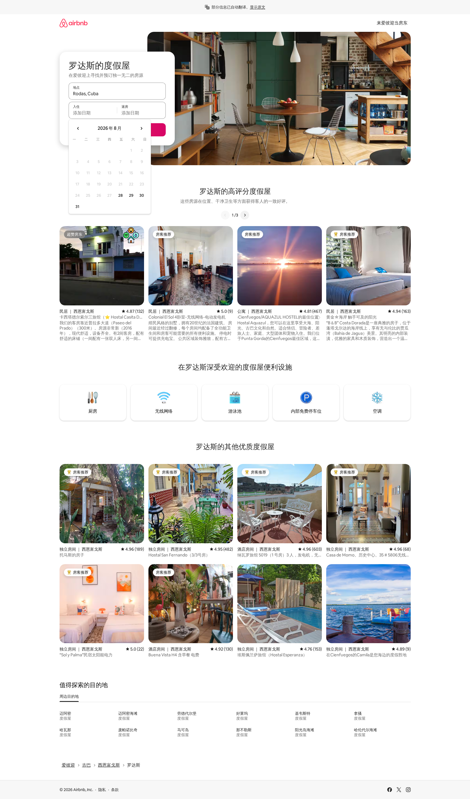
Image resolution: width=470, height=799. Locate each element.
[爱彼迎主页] (74, 23)
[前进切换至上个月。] (78, 128)
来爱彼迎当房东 (392, 23)
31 (77, 206)
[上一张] (225, 215)
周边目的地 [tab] (69, 696)
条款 (115, 789)
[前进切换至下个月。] (141, 128)
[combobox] (117, 93)
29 (131, 195)
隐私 (102, 789)
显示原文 (257, 7)
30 (141, 195)
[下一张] (244, 215)
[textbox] (93, 112)
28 (120, 195)
